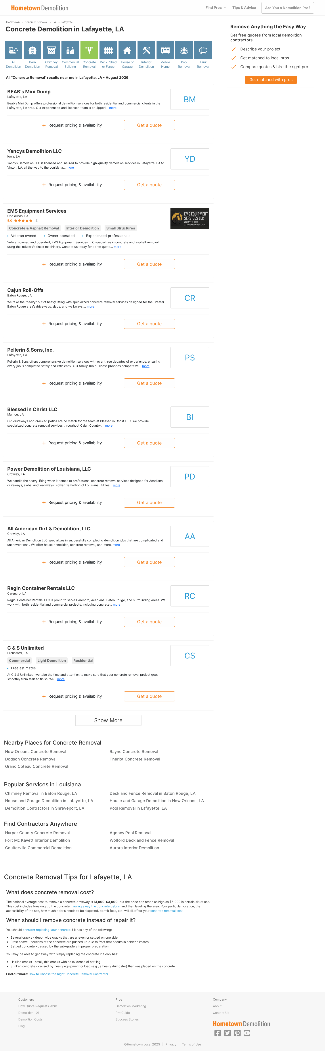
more (113, 108)
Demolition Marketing (131, 1006)
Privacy (171, 1044)
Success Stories (127, 1019)
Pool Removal (184, 64)
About (217, 1006)
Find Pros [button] (214, 7)
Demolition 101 (28, 1012)
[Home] (40, 8)
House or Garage (127, 64)
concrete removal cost (166, 910)
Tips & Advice (244, 7)
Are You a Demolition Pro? (287, 8)
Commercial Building (70, 64)
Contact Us (221, 1012)
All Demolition (13, 64)
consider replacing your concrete (47, 930)
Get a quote (149, 125)
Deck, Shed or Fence (108, 64)
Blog (21, 1026)
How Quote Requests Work (37, 1006)
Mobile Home (165, 64)
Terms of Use (191, 1044)
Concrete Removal (89, 64)
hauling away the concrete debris (95, 906)
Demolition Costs (30, 1019)
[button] (218, 1033)
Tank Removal (203, 64)
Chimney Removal (51, 64)
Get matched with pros (270, 79)
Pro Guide (123, 1012)
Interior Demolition (146, 64)
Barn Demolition (32, 64)
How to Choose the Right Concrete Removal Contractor (68, 974)
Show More (108, 720)
